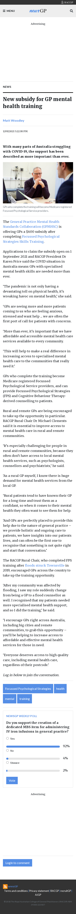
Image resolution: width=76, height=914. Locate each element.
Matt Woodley (13, 120)
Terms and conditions (16, 890)
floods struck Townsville (45, 565)
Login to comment (17, 863)
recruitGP (65, 890)
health (60, 688)
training (24, 698)
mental (9, 698)
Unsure (14, 762)
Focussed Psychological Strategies (28, 688)
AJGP (38, 894)
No (12, 750)
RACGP (54, 890)
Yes (12, 738)
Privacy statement (39, 890)
